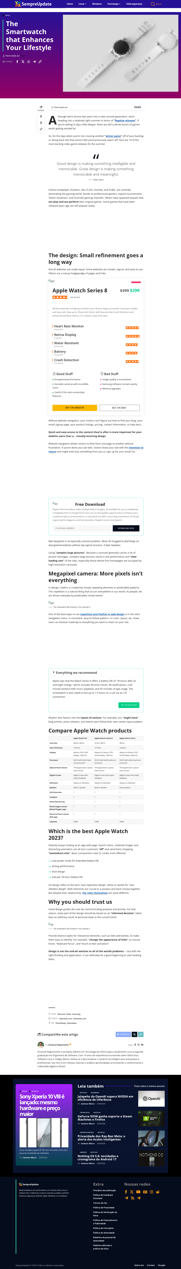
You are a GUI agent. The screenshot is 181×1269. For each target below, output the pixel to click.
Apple (7, 15)
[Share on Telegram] (34, 61)
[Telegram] (126, 1198)
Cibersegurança (87, 1132)
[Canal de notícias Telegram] (138, 1198)
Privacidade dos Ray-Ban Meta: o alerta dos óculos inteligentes (101, 1137)
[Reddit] (157, 1192)
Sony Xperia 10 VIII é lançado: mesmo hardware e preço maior (42, 1105)
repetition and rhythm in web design (102, 614)
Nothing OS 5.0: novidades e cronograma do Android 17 (98, 1157)
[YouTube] (138, 1192)
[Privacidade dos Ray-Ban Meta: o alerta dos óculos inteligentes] (151, 1138)
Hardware (95, 1092)
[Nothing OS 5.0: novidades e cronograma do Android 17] (151, 1158)
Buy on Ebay (119, 407)
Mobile (25, 1091)
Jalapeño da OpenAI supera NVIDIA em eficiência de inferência (105, 1097)
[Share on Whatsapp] (28, 61)
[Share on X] (23, 61)
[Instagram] (138, 1045)
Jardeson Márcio (30, 1158)
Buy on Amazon (75, 407)
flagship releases (125, 120)
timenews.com (79, 1018)
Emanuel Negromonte (58, 1045)
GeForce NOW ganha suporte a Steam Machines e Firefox (105, 1117)
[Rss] (132, 1198)
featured (61, 1014)
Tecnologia (85, 1112)
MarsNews (72, 1023)
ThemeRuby (60, 1023)
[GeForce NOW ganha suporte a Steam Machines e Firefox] (151, 1119)
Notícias (35, 1091)
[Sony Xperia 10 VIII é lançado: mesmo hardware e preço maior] (44, 1132)
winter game (113, 136)
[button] (153, 4)
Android (83, 1152)
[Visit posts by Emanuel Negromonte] (40, 1045)
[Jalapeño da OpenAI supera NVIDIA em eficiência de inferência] (151, 1099)
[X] (131, 1192)
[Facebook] (135, 1045)
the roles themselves (95, 892)
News (68, 1014)
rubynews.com (65, 1018)
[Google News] (145, 1192)
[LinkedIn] (142, 1045)
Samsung (76, 1014)
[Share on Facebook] (17, 61)
